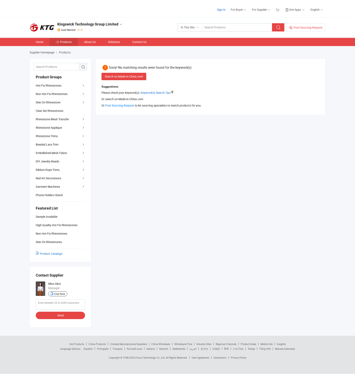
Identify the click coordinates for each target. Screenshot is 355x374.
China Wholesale (160, 344)
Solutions (114, 42)
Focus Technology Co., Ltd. (151, 357)
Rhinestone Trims (47, 136)
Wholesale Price (183, 344)
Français (117, 348)
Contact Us (139, 42)
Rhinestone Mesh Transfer (52, 119)
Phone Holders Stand (49, 195)
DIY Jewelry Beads (47, 161)
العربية (193, 348)
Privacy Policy (238, 357)
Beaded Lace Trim (47, 144)
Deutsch (163, 348)
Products (66, 42)
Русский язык (134, 348)
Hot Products (76, 344)
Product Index (248, 344)
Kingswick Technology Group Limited (87, 24)
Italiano (150, 348)
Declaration (220, 357)
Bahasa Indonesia (285, 348)
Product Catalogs (51, 254)
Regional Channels (226, 344)
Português (102, 348)
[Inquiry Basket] (278, 10)
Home (39, 42)
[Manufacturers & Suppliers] (56, 8)
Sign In (221, 10)
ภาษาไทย (238, 348)
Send (60, 315)
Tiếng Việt (265, 348)
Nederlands (179, 348)
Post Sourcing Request (308, 27)
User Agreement (200, 357)
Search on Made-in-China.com (124, 76)
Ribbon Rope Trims (48, 170)
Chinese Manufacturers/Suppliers (128, 344)
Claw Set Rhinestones (49, 111)
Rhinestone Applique (49, 128)
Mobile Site (266, 344)
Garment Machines (48, 187)
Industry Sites (203, 344)
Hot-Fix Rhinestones (48, 85)
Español (88, 348)
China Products (97, 344)
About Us (90, 42)
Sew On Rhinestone (48, 102)
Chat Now (59, 293)
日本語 (216, 348)
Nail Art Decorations (48, 178)
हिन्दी (226, 348)
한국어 (204, 348)
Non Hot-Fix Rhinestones (51, 94)
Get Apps (295, 10)
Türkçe (251, 348)
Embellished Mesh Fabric (51, 153)
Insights (281, 344)
